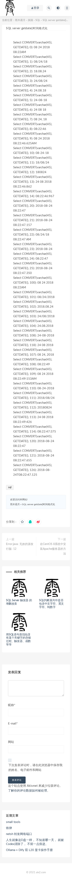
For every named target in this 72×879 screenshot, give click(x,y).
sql (9, 487)
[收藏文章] (22, 522)
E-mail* (13, 723)
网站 (11, 742)
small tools (13, 822)
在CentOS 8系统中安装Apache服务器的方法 (53, 549)
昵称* (11, 705)
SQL (37, 20)
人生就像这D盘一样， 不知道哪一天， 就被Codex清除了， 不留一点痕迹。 (35, 842)
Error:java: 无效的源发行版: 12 (19, 546)
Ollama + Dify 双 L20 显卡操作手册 (29, 850)
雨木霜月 (20, 20)
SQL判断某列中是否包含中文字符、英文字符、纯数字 (51, 604)
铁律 (9, 828)
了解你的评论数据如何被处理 (27, 790)
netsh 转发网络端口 (19, 834)
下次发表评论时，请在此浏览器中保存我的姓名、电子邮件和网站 (35, 768)
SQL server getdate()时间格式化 (38, 504)
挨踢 (30, 20)
